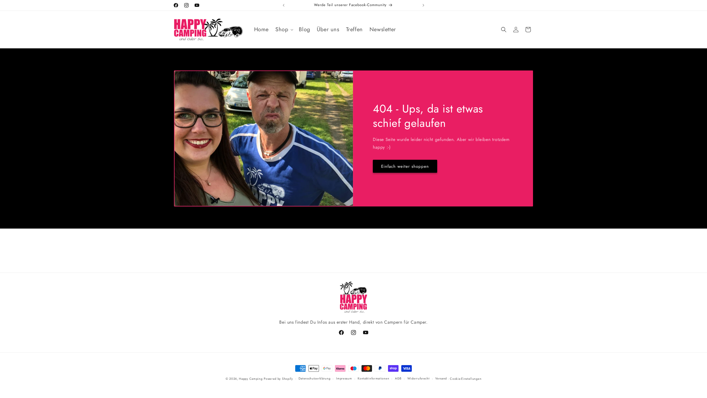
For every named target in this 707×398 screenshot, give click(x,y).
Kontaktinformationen (373, 378)
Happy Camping (250, 378)
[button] (284, 29)
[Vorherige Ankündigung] (284, 5)
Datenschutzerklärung (314, 378)
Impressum (344, 378)
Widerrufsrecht (418, 378)
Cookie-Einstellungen (465, 378)
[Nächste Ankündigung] (423, 5)
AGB (398, 378)
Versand (441, 378)
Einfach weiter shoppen (405, 166)
